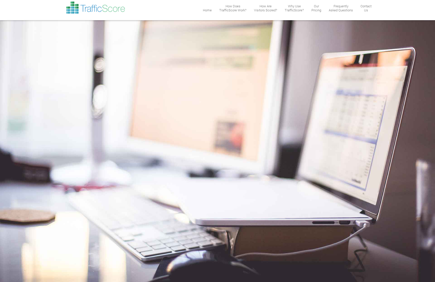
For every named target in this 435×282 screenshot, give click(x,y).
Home (207, 10)
